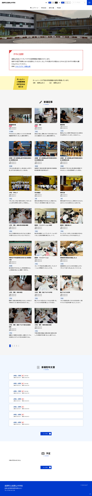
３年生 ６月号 (17, 383)
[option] (46, 27)
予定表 (59, 8)
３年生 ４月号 (17, 414)
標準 (62, 2)
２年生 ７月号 (17, 391)
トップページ (34, 8)
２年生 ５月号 (17, 399)
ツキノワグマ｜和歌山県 (22, 66)
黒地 (56, 2)
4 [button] (16, 345)
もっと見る (45, 433)
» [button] (18, 345)
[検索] (84, 2)
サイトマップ (84, 485)
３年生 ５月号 (17, 407)
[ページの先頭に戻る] (90, 494)
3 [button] (14, 345)
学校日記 (43, 8)
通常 (50, 2)
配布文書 (51, 8)
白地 (53, 2)
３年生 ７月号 (17, 375)
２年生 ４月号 (17, 422)
